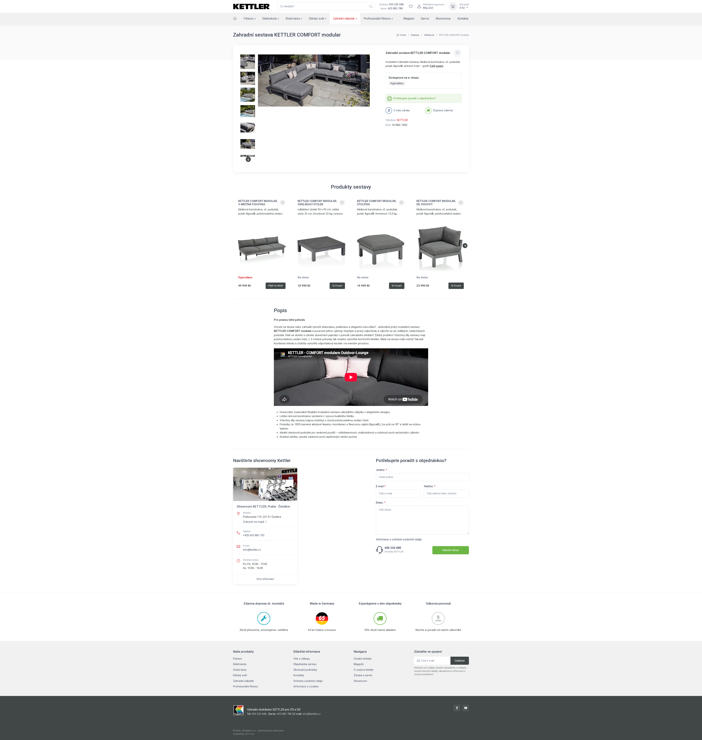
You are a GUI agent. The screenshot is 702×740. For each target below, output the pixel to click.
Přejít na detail (275, 285)
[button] (248, 159)
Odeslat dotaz (450, 550)
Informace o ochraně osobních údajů (399, 539)
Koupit (338, 285)
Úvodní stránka (362, 658)
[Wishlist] (411, 6)
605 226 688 (391, 4)
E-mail (381, 486)
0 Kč (464, 6)
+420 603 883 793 (253, 535)
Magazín (408, 18)
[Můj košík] (453, 6)
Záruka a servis (363, 675)
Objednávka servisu (304, 664)
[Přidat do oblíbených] (458, 53)
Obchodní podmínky (305, 669)
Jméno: (381, 469)
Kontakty (463, 18)
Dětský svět (316, 18)
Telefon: (429, 486)
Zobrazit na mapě (253, 521)
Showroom (360, 681)
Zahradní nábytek (344, 18)
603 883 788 (395, 8)
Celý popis (436, 66)
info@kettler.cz (252, 549)
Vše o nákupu (301, 658)
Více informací (265, 579)
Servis (425, 18)
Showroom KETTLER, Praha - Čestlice (263, 506)
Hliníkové (429, 35)
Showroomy (443, 18)
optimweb (249, 734)
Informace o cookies (306, 686)
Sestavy (415, 35)
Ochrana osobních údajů (307, 681)
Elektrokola (269, 18)
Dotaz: (380, 502)
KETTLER (402, 120)
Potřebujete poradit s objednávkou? (414, 98)
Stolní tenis (293, 18)
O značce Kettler (364, 669)
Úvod (403, 35)
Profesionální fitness (377, 18)
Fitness (248, 18)
